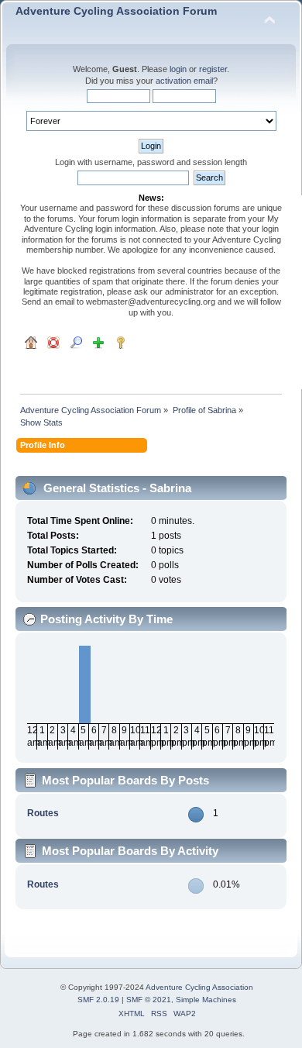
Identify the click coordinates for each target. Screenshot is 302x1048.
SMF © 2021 (148, 999)
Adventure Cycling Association (199, 987)
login (178, 69)
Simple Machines (206, 999)
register (213, 69)
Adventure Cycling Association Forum (116, 11)
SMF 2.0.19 (98, 999)
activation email (184, 80)
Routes (43, 813)
